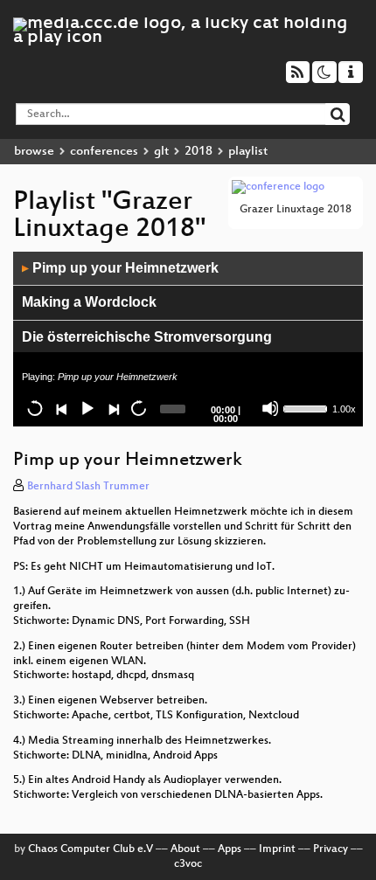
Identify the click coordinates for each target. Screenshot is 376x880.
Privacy (330, 849)
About (185, 849)
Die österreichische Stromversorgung (147, 336)
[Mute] (270, 408)
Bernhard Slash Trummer (88, 487)
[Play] (86, 408)
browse (34, 151)
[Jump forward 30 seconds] (138, 408)
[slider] (306, 407)
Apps (229, 849)
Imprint (277, 849)
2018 (198, 151)
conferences (104, 151)
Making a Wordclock (89, 301)
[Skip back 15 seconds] (35, 408)
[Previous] (61, 408)
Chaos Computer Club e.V (90, 849)
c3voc (188, 864)
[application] (188, 339)
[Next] (113, 408)
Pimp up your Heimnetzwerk (120, 267)
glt (161, 151)
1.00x (344, 409)
